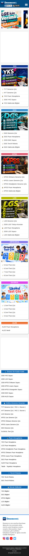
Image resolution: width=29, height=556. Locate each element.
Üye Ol (17, 5)
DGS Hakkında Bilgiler (11, 147)
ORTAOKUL (14, 242)
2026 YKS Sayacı (9, 99)
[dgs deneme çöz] (14, 130)
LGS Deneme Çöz (9, 221)
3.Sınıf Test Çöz (8, 312)
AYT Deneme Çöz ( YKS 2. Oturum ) (13, 410)
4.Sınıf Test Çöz (8, 316)
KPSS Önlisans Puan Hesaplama (12, 452)
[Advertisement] (14, 47)
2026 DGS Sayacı (9, 140)
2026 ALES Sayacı (7, 396)
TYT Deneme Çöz (9, 89)
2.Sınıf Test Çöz (8, 309)
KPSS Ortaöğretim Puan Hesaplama (13, 449)
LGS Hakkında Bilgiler (11, 235)
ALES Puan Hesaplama (10, 327)
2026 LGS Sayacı (9, 231)
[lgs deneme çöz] (14, 217)
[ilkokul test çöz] (14, 302)
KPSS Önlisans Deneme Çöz (13, 177)
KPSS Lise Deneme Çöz (9, 417)
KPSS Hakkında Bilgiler (11, 191)
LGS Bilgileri (5, 501)
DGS (14, 110)
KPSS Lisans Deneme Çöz (12, 180)
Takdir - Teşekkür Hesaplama (10, 466)
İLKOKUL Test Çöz (7, 431)
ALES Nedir (6, 330)
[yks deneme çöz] (14, 86)
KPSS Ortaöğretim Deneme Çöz (14, 184)
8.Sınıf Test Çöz (8, 275)
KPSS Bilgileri (5, 498)
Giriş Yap (9, 5)
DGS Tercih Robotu (10, 143)
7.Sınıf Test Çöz (8, 272)
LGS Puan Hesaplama (11, 228)
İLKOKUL (14, 282)
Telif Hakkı (14, 551)
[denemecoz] (10, 520)
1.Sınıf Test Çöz (8, 305)
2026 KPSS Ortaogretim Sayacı (11, 389)
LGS (14, 198)
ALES (14, 323)
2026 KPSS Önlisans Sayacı (10, 382)
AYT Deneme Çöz (9, 92)
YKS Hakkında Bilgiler (11, 103)
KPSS (14, 154)
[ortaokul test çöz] (14, 261)
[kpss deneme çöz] (14, 173)
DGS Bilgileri (5, 494)
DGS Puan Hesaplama (11, 136)
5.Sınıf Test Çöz (8, 265)
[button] (11, 27)
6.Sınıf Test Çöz (8, 268)
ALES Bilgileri (5, 505)
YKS (14, 66)
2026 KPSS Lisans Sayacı (10, 386)
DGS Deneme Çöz (9, 133)
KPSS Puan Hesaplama (11, 187)
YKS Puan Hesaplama (11, 96)
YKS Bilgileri (5, 491)
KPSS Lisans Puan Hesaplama (11, 456)
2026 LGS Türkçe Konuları (12, 224)
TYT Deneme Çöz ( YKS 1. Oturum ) (13, 407)
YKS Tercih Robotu (7, 477)
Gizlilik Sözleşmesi (9, 534)
